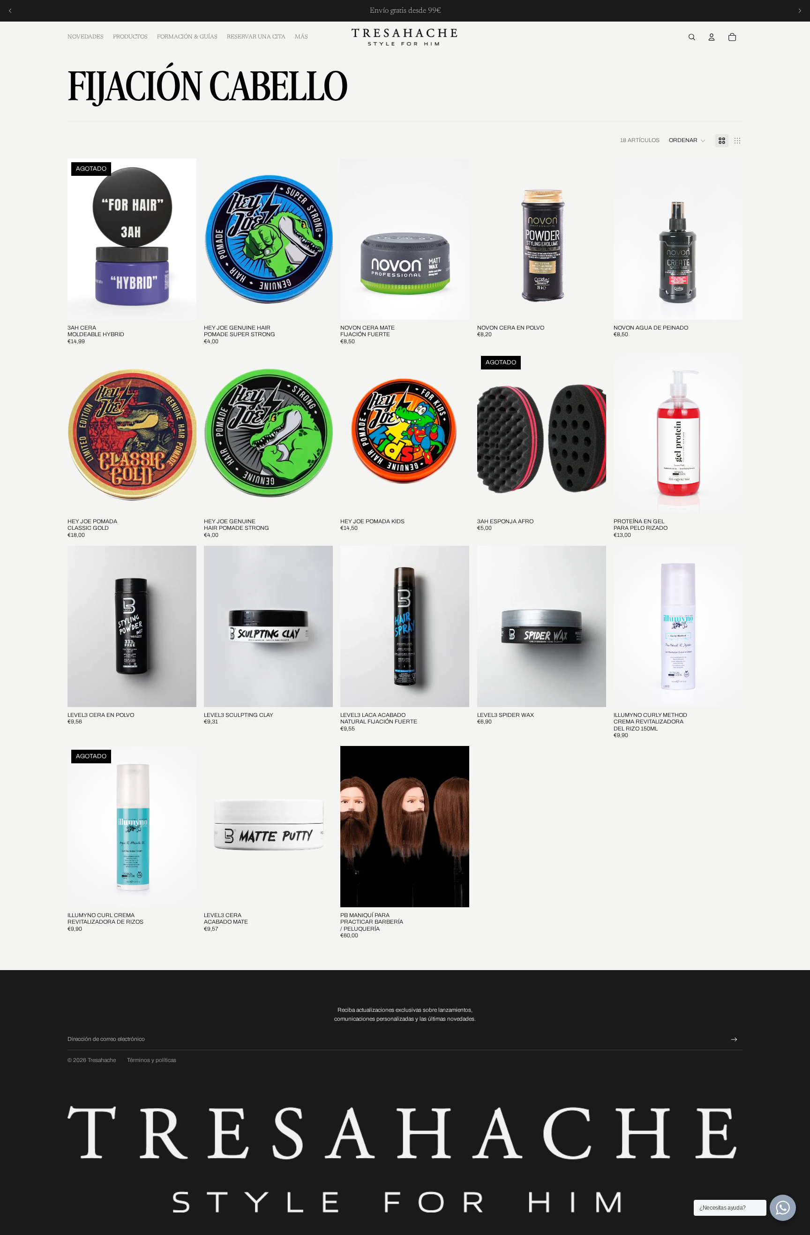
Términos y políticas (151, 1060)
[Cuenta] (711, 37)
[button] (687, 140)
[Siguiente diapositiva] (799, 10)
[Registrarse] (734, 1040)
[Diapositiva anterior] (10, 10)
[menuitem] (301, 37)
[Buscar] (692, 37)
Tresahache (102, 1060)
